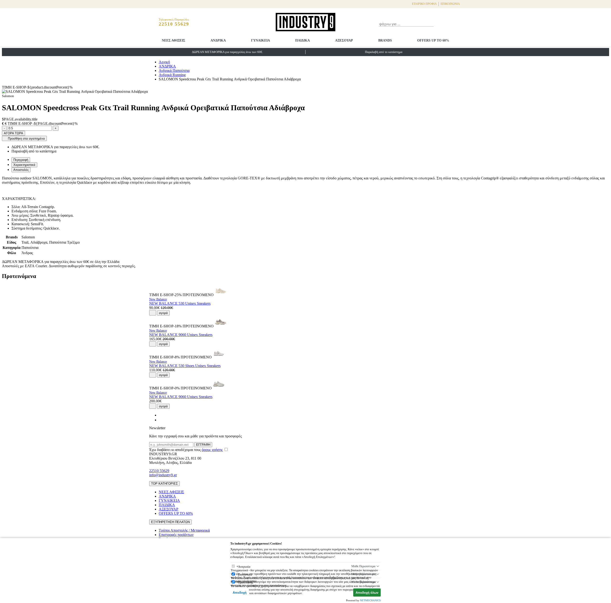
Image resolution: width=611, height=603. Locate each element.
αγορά (163, 313)
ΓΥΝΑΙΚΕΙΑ (260, 40)
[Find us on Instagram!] (161, 420)
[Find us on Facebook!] (161, 415)
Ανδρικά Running (172, 75)
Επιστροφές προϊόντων (176, 535)
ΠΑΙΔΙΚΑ (302, 40)
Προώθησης (245, 582)
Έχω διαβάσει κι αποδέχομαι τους (186, 450)
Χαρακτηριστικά (24, 165)
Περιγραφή (20, 160)
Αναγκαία (244, 566)
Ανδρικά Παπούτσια (174, 70)
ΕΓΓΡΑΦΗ (203, 444)
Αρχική (164, 62)
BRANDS (385, 40)
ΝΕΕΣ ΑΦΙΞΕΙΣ (173, 40)
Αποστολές (21, 170)
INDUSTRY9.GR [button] (163, 454)
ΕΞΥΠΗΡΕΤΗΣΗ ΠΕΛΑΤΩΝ (170, 522)
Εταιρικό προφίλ (424, 3)
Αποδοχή (240, 592)
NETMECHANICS (370, 600)
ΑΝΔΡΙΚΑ (218, 40)
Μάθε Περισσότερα (363, 566)
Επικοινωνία (450, 3)
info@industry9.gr (163, 475)
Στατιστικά (245, 574)
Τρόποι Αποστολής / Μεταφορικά (184, 530)
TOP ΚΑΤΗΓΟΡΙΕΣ (164, 483)
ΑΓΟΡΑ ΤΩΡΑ (13, 133)
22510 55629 (159, 471)
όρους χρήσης (212, 450)
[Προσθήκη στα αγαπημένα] (152, 312)
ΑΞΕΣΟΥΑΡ (344, 40)
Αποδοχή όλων (367, 592)
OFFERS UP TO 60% (433, 40)
